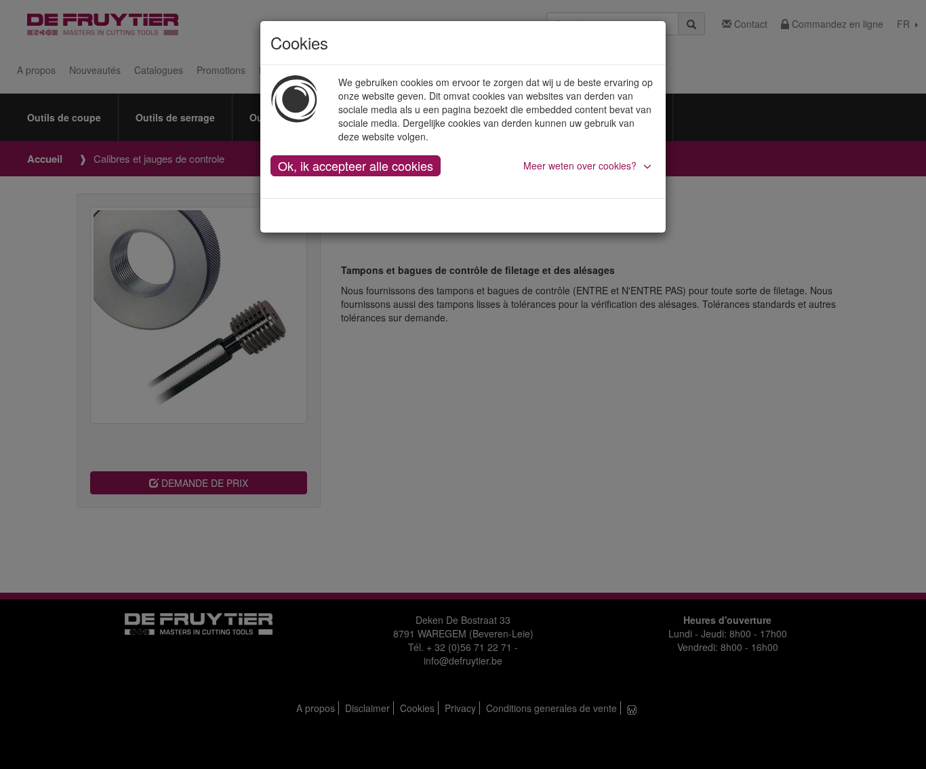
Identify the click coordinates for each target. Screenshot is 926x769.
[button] (589, 165)
